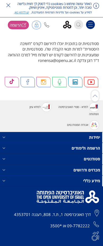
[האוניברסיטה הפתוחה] (69, 24)
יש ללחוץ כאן (22, 12)
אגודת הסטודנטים (77, 125)
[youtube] (91, 82)
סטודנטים (92, 158)
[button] (46, 25)
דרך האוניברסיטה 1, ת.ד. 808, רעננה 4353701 (52, 214)
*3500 (56, 225)
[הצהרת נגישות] (95, 235)
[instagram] (43, 82)
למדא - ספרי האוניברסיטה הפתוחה (78, 110)
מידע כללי (91, 180)
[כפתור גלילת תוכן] (95, 96)
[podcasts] (59, 82)
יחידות (94, 137)
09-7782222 (78, 225)
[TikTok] (12, 82)
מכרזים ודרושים (86, 170)
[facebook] (28, 82)
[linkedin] (75, 82)
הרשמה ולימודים (86, 148)
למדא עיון (35, 107)
